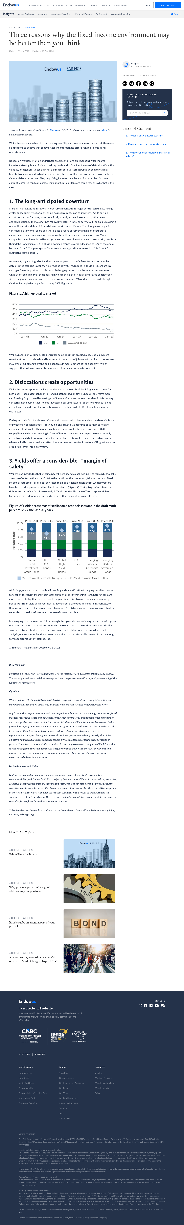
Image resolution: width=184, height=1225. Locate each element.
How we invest (25, 1073)
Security (63, 1108)
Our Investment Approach (71, 1083)
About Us (63, 1073)
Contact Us (64, 1118)
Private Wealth (26, 1088)
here (27, 1145)
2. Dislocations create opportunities (146, 144)
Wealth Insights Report (106, 1083)
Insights (8, 13)
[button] (39, 5)
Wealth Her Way (102, 1088)
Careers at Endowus (68, 1103)
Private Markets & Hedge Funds (33, 1093)
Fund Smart (24, 1078)
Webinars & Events (103, 1078)
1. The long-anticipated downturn (144, 135)
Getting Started (66, 1078)
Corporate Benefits (28, 1103)
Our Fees (63, 1088)
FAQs (97, 1093)
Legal (61, 1113)
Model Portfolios (26, 1083)
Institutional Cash (27, 1098)
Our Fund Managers (68, 1098)
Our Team (63, 1093)
